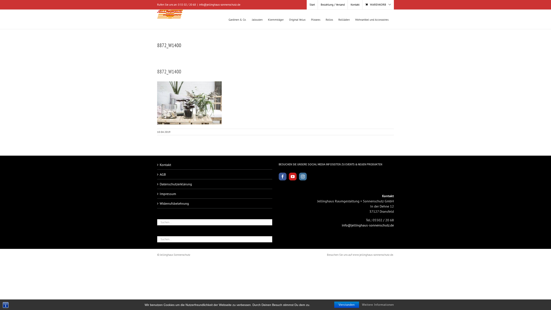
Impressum (168, 194)
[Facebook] (282, 176)
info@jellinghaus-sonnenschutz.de (219, 4)
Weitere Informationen (378, 304)
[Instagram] (303, 176)
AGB (163, 174)
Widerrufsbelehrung (174, 203)
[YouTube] (293, 176)
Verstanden (347, 304)
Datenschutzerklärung (176, 184)
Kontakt (165, 165)
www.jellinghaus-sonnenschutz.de (373, 255)
